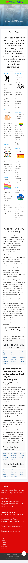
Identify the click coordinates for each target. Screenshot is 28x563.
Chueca (6, 177)
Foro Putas (4, 546)
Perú (20, 353)
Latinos (6, 144)
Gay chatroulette (7, 457)
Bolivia (4, 355)
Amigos (6, 73)
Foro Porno (4, 548)
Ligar (5, 110)
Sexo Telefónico (7, 476)
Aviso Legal (6, 554)
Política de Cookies (13, 556)
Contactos (14, 476)
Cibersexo (6, 470)
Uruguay (21, 359)
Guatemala (14, 355)
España (17, 149)
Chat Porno (4, 538)
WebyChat (4, 540)
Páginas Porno (5, 550)
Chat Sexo (4, 544)
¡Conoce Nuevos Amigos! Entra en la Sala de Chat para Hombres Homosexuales (12, 530)
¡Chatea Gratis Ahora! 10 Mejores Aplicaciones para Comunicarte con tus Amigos (11, 526)
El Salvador (14, 353)
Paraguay (22, 351)
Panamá (13, 361)
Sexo (4, 474)
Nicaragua (14, 359)
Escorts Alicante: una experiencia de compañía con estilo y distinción (10, 518)
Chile (4, 359)
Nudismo (21, 470)
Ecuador (13, 351)
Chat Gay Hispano (16, 457)
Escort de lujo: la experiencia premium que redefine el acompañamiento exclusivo (12, 515)
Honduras (13, 357)
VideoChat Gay (7, 459)
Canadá (5, 357)
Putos (21, 474)
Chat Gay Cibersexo (16, 455)
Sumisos (21, 472)
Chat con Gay (23, 455)
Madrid (17, 187)
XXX (12, 470)
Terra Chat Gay (23, 453)
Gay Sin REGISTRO (16, 459)
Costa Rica (6, 363)
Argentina (5, 353)
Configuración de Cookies (13, 558)
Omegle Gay (6, 453)
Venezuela (22, 361)
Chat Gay (3, 542)
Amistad (18, 112)
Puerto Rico (22, 355)
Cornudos (14, 472)
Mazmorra (14, 474)
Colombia (5, 361)
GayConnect (6, 455)
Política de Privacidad (17, 554)
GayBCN (21, 457)
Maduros (18, 73)
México (5, 351)
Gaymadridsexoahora (17, 453)
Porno (5, 472)
